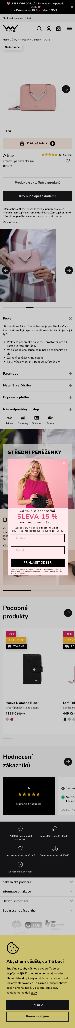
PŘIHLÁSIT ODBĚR (37, 562)
